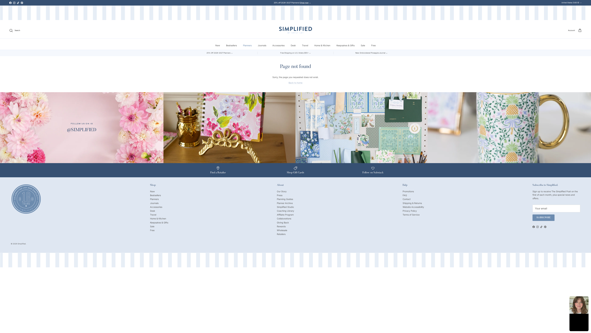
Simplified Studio (285, 207)
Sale (363, 45)
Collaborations (284, 218)
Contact (407, 199)
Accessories (278, 45)
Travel (305, 45)
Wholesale (282, 230)
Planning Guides (285, 199)
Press (279, 195)
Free (373, 45)
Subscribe (544, 218)
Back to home (295, 82)
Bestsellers (231, 45)
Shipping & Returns (412, 203)
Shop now (304, 3)
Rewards (281, 226)
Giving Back (283, 222)
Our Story (282, 191)
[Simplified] (295, 30)
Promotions (408, 191)
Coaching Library (285, 211)
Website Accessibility (413, 207)
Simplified (22, 244)
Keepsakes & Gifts (345, 45)
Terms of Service (411, 214)
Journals (262, 45)
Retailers (281, 234)
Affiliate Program (285, 214)
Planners (247, 45)
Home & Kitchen (322, 45)
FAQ (405, 195)
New (217, 45)
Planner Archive (285, 203)
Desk (293, 45)
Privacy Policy (410, 211)
